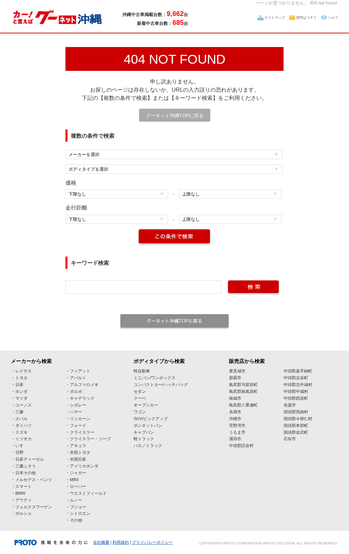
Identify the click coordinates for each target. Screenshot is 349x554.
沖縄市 (235, 418)
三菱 (19, 412)
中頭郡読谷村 (241, 445)
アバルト (78, 377)
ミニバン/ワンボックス (155, 377)
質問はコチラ (306, 17)
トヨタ (21, 377)
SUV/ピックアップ (151, 418)
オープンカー (146, 405)
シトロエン (80, 513)
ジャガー (78, 473)
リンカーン (80, 418)
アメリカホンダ (84, 466)
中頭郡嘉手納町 (298, 371)
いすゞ (21, 445)
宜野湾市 (237, 425)
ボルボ (76, 391)
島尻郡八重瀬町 (243, 405)
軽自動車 (142, 371)
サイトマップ (274, 17)
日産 (19, 384)
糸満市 (235, 412)
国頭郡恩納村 (296, 412)
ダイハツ (23, 425)
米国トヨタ (80, 452)
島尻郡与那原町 (243, 384)
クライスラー (82, 432)
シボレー (78, 405)
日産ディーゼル (29, 459)
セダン (140, 391)
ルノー (76, 500)
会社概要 (101, 542)
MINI (74, 479)
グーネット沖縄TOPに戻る (174, 115)
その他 (76, 520)
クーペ (140, 398)
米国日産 (78, 459)
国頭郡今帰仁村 (298, 418)
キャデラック (82, 398)
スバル (21, 418)
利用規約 (120, 542)
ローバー (78, 486)
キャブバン (144, 432)
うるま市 (237, 432)
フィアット (80, 371)
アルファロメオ (84, 384)
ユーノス (23, 405)
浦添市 (235, 438)
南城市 (235, 398)
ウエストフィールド (88, 493)
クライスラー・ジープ (90, 438)
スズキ (21, 432)
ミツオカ (23, 438)
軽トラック (144, 438)
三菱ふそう (25, 466)
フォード (78, 425)
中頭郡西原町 (296, 398)
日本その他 (25, 473)
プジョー (78, 507)
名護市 (290, 405)
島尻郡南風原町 (243, 391)
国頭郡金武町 (296, 432)
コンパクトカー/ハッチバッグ (161, 384)
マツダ (21, 398)
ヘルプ (333, 17)
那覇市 (235, 377)
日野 (19, 452)
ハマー (76, 412)
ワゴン (140, 412)
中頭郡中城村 (296, 391)
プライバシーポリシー (152, 542)
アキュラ (78, 445)
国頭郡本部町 (296, 425)
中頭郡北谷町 (296, 377)
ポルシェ (23, 513)
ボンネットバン (148, 425)
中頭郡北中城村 (298, 384)
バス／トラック (148, 445)
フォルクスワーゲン (33, 507)
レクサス (23, 371)
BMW (20, 493)
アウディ (23, 500)
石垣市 (290, 438)
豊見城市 (237, 371)
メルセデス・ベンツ (33, 479)
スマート (23, 486)
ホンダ (21, 391)
